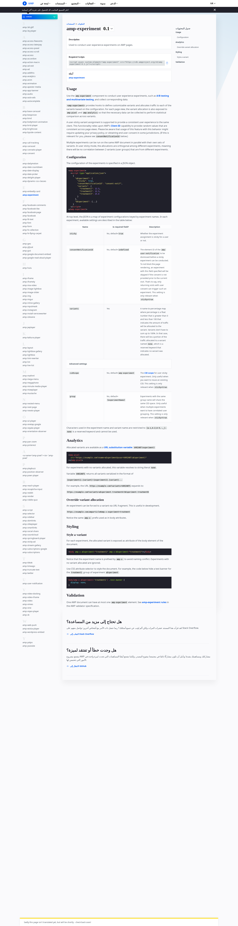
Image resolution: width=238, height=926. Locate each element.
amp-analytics (29, 76)
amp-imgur (28, 299)
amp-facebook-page (32, 212)
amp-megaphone (31, 382)
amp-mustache (29, 393)
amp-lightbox (29, 355)
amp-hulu (27, 268)
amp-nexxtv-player (31, 410)
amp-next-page (30, 407)
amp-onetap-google (32, 424)
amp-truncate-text (31, 569)
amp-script (28, 510)
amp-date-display (31, 170)
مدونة (103, 3)
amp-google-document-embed (37, 254)
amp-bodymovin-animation (35, 122)
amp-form (27, 226)
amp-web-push (30, 625)
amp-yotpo (28, 642)
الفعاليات (89, 3)
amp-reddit (28, 492)
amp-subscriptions (31, 552)
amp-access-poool (31, 48)
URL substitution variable (118, 447)
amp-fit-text (28, 219)
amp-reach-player (31, 485)
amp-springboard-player (34, 538)
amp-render (28, 496)
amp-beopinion (30, 114)
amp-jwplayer (29, 327)
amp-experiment (31, 195)
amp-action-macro (31, 62)
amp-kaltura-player (31, 337)
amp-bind (27, 118)
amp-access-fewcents (32, 41)
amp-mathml (29, 375)
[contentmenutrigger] (194, 29)
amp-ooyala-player (31, 428)
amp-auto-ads (29, 97)
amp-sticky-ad (29, 541)
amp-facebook (29, 215)
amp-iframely (29, 281)
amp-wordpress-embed (33, 632)
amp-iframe (28, 278)
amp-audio (28, 94)
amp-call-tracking (31, 142)
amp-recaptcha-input (32, 489)
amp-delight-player (31, 177)
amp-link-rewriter (31, 358)
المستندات (60, 3)
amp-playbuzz (29, 468)
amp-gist (27, 250)
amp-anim (27, 80)
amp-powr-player (31, 475)
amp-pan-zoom (30, 441)
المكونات (81, 24)
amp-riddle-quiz (30, 499)
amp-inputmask (30, 306)
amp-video (27, 600)
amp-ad (26, 69)
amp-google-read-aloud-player (37, 257)
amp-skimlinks (29, 520)
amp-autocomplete (31, 101)
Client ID (115, 125)
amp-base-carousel (31, 111)
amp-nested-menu (31, 403)
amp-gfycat (28, 247)
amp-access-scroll (31, 51)
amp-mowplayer (30, 389)
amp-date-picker (30, 174)
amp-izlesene (29, 317)
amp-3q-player (29, 30)
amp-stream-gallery (32, 545)
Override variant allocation (188, 47)
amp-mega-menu (31, 379)
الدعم (113, 3)
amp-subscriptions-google (35, 549)
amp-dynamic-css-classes (34, 181)
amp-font (27, 222)
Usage (178, 32)
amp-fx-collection (31, 229)
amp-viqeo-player (31, 611)
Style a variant (183, 57)
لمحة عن (44, 3)
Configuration (183, 37)
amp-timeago (29, 566)
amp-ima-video (29, 285)
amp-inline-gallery (31, 303)
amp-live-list (28, 365)
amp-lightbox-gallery (32, 351)
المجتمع (75, 3)
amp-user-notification (33, 583)
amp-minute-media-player (35, 386)
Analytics (180, 42)
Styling (179, 52)
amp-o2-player (29, 421)
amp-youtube (29, 646)
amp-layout (28, 347)
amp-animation (30, 83)
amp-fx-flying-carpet (32, 233)
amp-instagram (30, 310)
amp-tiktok (27, 562)
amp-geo (27, 243)
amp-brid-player (30, 125)
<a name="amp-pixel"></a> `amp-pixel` (38, 456)
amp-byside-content (32, 132)
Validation (180, 62)
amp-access (28, 55)
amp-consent (29, 153)
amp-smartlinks (30, 527)
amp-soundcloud (30, 534)
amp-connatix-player (32, 149)
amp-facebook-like (31, 208)
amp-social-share (31, 531)
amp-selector (29, 513)
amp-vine (27, 607)
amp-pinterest (29, 445)
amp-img (27, 296)
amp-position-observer (33, 472)
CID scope (149, 373)
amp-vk (26, 615)
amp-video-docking (31, 593)
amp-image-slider (31, 292)
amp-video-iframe (31, 597)
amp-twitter (28, 573)
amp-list (26, 362)
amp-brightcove (30, 129)
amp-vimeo (28, 604)
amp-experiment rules (154, 602)
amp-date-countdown (33, 167)
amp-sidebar (28, 517)
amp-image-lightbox (32, 288)
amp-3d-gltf (28, 27)
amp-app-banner (30, 90)
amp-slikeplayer (30, 524)
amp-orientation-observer (34, 431)
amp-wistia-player (31, 628)
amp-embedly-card (31, 191)
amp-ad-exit (28, 65)
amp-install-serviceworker (35, 313)
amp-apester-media (32, 87)
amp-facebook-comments (34, 205)
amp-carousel (29, 146)
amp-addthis (28, 73)
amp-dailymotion (30, 163)
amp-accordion (29, 58)
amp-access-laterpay (32, 44)
